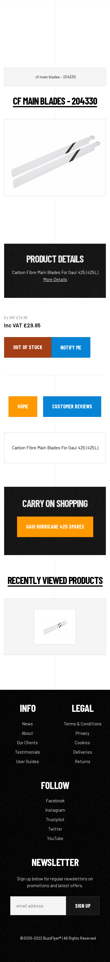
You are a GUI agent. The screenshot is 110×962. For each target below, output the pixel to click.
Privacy (82, 733)
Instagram (55, 810)
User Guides (27, 761)
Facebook (55, 800)
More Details (55, 279)
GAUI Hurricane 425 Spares (55, 526)
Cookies (82, 742)
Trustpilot (55, 819)
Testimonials (27, 752)
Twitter (55, 828)
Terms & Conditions (82, 723)
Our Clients (27, 742)
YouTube (55, 838)
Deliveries (82, 752)
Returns (82, 761)
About (27, 733)
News (27, 723)
